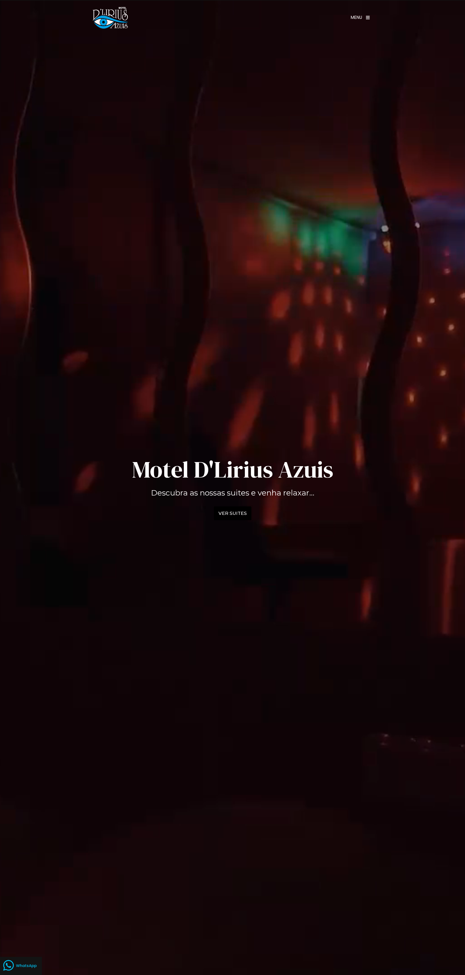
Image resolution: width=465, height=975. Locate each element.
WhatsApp (26, 965)
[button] (360, 18)
